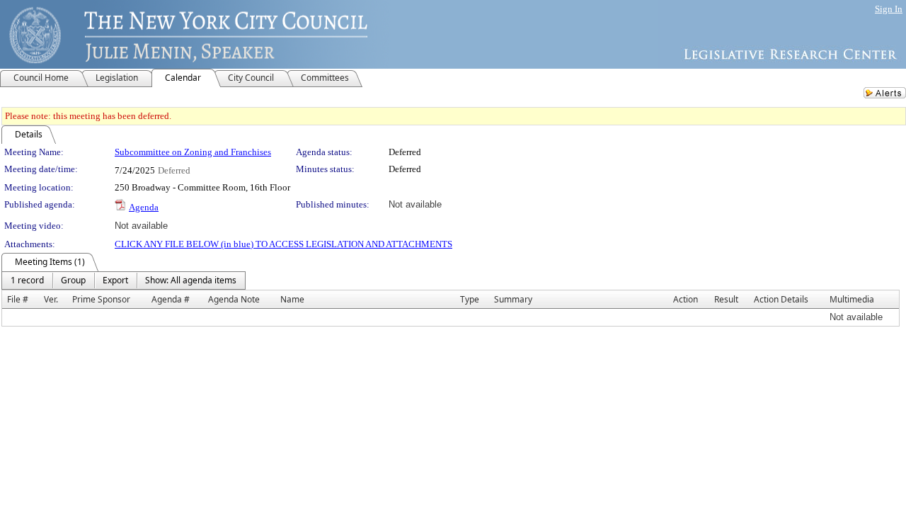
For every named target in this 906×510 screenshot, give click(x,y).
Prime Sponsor (101, 299)
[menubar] (123, 280)
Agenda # (170, 299)
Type (469, 299)
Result (726, 299)
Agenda (144, 207)
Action (685, 299)
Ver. (51, 299)
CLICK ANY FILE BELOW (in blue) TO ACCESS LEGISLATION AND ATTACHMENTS (283, 244)
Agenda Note (234, 299)
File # (17, 299)
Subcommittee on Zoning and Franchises (193, 152)
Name (292, 299)
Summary (513, 299)
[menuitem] (27, 280)
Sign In (888, 9)
